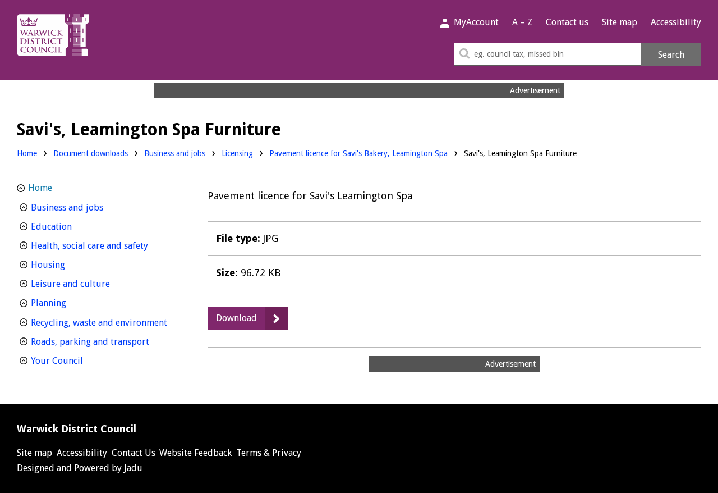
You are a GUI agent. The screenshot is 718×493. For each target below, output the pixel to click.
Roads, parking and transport (105, 341)
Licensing (237, 153)
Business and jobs (174, 153)
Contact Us (133, 453)
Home (27, 153)
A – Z (522, 22)
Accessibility (676, 22)
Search (671, 54)
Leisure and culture (91, 283)
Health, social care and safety (105, 245)
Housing (69, 264)
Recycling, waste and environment (105, 322)
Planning (69, 302)
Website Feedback (195, 453)
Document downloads (90, 153)
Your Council (78, 360)
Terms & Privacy (268, 453)
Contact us (567, 22)
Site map (619, 22)
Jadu (133, 468)
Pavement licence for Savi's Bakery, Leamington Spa (358, 153)
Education (72, 226)
